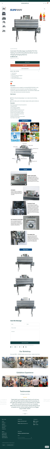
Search (3, 431)
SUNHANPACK (25, 3)
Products (3, 422)
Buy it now (25, 65)
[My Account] (45, 3)
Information (4, 425)
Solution (3, 424)
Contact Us (4, 428)
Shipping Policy (4, 436)
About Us (3, 427)
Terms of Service (5, 437)
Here (23, 394)
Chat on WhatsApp (25, 68)
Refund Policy (4, 434)
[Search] (44, 3)
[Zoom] (45, 9)
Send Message (25, 342)
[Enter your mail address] (31, 437)
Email (18, 435)
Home (3, 421)
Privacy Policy (4, 433)
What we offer (14, 71)
